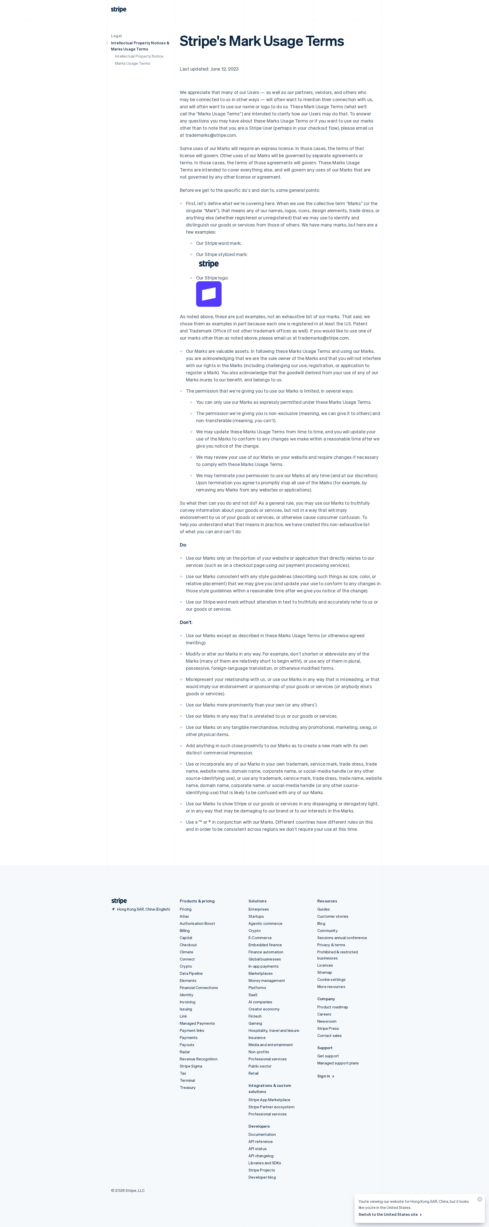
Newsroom (327, 1021)
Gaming (255, 1023)
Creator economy (264, 1008)
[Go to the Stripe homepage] (117, 901)
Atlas (184, 916)
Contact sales (329, 1035)
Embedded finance (265, 944)
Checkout (188, 944)
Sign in (323, 1075)
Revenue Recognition (199, 1058)
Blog (321, 923)
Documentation (262, 1134)
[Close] (479, 1200)
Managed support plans (338, 1062)
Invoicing (187, 1001)
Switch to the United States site (388, 1214)
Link (183, 1016)
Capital (186, 937)
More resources (331, 986)
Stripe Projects (262, 1169)
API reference (261, 1141)
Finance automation (266, 951)
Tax (183, 1073)
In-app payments (264, 966)
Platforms (257, 987)
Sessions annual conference (342, 937)
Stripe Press (328, 1028)
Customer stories (332, 916)
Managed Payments (197, 1023)
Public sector (260, 1066)
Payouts (187, 1044)
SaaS (253, 994)
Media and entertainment (271, 1044)
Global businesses (265, 959)
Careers (324, 1014)
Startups (256, 916)
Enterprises (259, 909)
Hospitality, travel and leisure (274, 1030)
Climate (186, 951)
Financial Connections (199, 987)
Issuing (186, 1008)
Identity (187, 994)
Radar (185, 1051)
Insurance (257, 1037)
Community (327, 930)
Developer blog (262, 1177)
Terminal (187, 1080)
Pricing (186, 909)
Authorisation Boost (197, 923)
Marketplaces (261, 973)
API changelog (261, 1155)
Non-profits (259, 1051)
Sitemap (324, 972)
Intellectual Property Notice (139, 56)
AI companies (260, 1001)
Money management (267, 980)
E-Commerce (260, 937)
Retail (254, 1073)
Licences (325, 965)
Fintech (255, 1016)
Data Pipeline (191, 973)
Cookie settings (331, 979)
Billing (185, 930)
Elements (188, 980)
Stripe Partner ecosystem (271, 1106)
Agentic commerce (265, 923)
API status (258, 1148)
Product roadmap (332, 1006)
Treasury (188, 1087)
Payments (189, 1037)
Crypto (186, 966)
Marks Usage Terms (132, 63)
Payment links (192, 1030)
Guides (323, 909)
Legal (116, 35)
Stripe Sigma (191, 1066)
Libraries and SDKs (265, 1162)
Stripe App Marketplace (269, 1099)
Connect (187, 959)
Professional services (268, 1058)
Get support (328, 1055)
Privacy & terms (331, 944)
